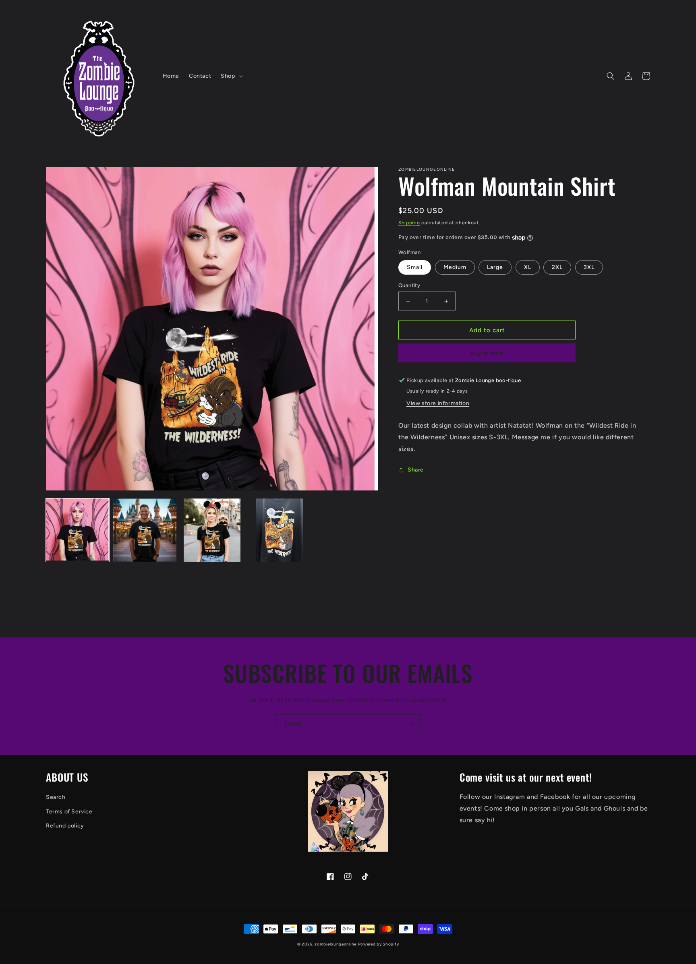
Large (495, 267)
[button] (231, 76)
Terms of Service (69, 811)
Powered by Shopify (378, 944)
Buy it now (486, 353)
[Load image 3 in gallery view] (212, 530)
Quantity (409, 285)
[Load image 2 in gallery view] (144, 530)
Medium (454, 267)
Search (56, 797)
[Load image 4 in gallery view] (279, 530)
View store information (437, 403)
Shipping (409, 222)
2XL (557, 267)
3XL (589, 267)
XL (527, 267)
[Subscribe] (411, 723)
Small (415, 267)
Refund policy (65, 825)
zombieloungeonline (335, 944)
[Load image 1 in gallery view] (77, 530)
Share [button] (416, 469)
